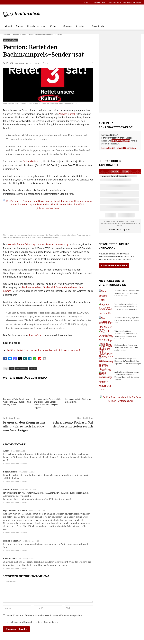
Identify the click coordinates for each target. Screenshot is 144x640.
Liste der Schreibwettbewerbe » (119, 148)
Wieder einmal (67, 113)
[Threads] (23, 2)
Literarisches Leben (19, 35)
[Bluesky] (27, 2)
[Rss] (36, 2)
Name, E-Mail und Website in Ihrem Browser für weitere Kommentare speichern (44, 615)
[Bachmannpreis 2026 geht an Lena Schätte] (79, 389)
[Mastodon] (32, 2)
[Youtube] (14, 2)
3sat (11, 369)
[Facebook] (5, 2)
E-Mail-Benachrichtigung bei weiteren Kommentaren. (32, 621)
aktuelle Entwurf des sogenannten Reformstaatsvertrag (38, 244)
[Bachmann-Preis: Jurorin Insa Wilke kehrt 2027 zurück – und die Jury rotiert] (17, 389)
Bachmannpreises (31, 287)
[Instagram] (9, 2)
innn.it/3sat (35, 335)
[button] (137, 26)
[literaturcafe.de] (23, 14)
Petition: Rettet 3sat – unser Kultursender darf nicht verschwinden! (43, 350)
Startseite (6, 35)
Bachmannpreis (21, 369)
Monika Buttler (10, 489)
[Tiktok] (18, 2)
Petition (33, 369)
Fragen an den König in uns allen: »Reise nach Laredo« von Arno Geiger (24, 426)
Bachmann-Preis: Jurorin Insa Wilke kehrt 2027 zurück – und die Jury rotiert (17, 402)
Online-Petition (31, 161)
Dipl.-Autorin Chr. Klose (15, 510)
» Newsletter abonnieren (114, 265)
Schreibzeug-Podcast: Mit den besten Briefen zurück (73, 424)
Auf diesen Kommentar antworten (15, 463)
